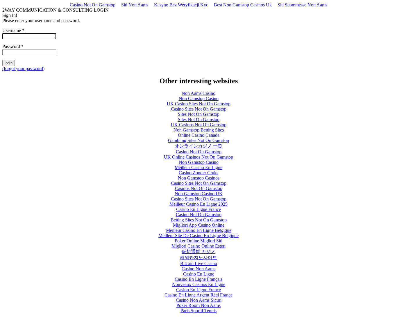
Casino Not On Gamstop (92, 4)
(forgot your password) (23, 68)
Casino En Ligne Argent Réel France (198, 294)
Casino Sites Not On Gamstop (198, 108)
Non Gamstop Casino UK (199, 193)
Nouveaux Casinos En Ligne (198, 284)
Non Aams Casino (198, 93)
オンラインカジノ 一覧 (198, 145)
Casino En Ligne (198, 273)
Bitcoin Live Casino (198, 263)
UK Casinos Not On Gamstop (198, 124)
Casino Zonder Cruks (198, 172)
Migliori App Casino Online (198, 225)
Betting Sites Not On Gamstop (199, 219)
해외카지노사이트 (198, 257)
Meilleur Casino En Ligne (198, 167)
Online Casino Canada (198, 135)
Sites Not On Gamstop (198, 114)
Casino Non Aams (198, 268)
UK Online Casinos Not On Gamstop (198, 156)
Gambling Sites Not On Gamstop (198, 140)
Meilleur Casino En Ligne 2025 (198, 204)
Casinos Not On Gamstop (198, 188)
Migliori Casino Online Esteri (198, 246)
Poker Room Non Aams (198, 305)
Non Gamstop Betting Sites (199, 129)
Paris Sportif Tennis (198, 310)
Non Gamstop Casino (199, 98)
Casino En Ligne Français (198, 279)
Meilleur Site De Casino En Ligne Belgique (198, 235)
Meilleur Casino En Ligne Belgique (198, 230)
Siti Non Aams (134, 4)
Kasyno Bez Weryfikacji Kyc (181, 4)
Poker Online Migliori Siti (198, 240)
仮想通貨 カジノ (198, 251)
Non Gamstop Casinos (198, 177)
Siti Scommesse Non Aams (302, 4)
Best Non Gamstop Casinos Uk (243, 4)
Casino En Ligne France (198, 209)
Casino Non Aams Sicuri (198, 300)
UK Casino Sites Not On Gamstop (198, 103)
